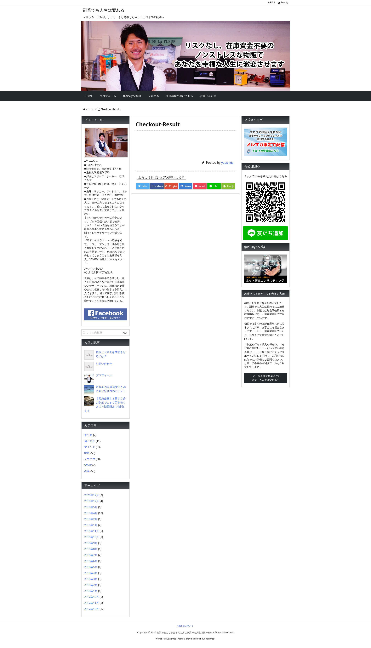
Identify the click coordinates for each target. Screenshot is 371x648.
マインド (89, 447)
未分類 (88, 435)
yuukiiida (227, 162)
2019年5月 (90, 507)
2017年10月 (91, 609)
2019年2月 (90, 519)
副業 (87, 471)
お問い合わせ (104, 363)
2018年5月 (90, 567)
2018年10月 (91, 537)
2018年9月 (90, 543)
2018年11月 (91, 531)
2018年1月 (90, 591)
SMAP (88, 465)
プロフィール (104, 375)
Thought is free (206, 638)
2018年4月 (90, 573)
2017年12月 (91, 597)
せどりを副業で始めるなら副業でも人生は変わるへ (265, 377)
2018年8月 (90, 549)
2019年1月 (90, 525)
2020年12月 (91, 495)
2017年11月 (91, 603)
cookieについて (185, 625)
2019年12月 (91, 501)
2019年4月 (90, 513)
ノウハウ (89, 459)
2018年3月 (90, 579)
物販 (87, 453)
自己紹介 (89, 441)
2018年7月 (90, 555)
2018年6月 (90, 561)
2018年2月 (90, 585)
